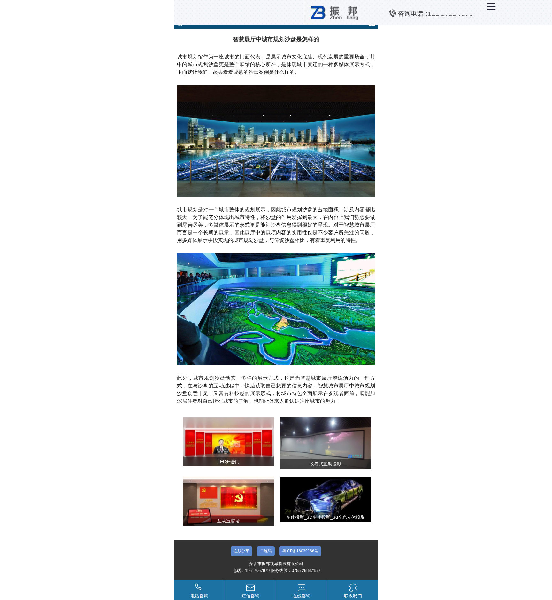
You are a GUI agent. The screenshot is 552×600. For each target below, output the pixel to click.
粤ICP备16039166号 (300, 551)
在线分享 (241, 551)
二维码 (266, 551)
